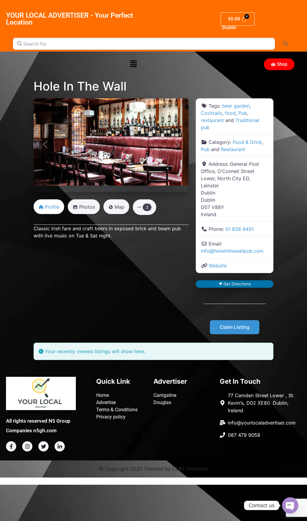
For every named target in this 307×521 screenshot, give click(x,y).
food (230, 113)
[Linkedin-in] (60, 446)
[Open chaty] (290, 505)
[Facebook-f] (11, 446)
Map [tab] (119, 207)
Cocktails (211, 113)
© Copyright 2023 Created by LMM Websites (153, 469)
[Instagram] (27, 446)
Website (218, 266)
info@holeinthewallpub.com (232, 251)
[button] (133, 64)
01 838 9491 (239, 229)
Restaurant (233, 149)
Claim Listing (234, 327)
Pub (242, 113)
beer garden (236, 106)
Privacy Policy (176, 481)
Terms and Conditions (138, 481)
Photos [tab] (87, 207)
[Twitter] (43, 446)
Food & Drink (247, 142)
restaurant (212, 120)
